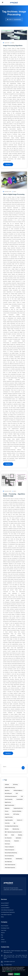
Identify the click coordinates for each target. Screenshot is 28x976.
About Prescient (4, 925)
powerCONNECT (5, 905)
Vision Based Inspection (6, 914)
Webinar (3, 932)
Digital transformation (9, 805)
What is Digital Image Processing (13, 194)
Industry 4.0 (19, 820)
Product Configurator (9, 846)
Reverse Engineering (9, 855)
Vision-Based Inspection (10, 864)
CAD (17, 793)
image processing (8, 817)
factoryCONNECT (5, 903)
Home (10, 19)
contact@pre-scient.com (9, 961)
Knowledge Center (5, 928)
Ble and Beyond (8, 793)
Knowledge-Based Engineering (11, 826)
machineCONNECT (5, 907)
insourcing (7, 823)
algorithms (7, 790)
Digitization (7, 808)
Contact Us (3, 941)
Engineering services (18, 808)
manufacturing (16, 829)
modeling (20, 834)
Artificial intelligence (18, 790)
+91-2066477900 (8, 964)
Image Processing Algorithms (12, 45)
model (12, 834)
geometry (7, 814)
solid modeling (19, 858)
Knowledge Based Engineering (8, 912)
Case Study (3, 930)
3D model (7, 784)
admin (13, 42)
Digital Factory (8, 802)
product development (9, 849)
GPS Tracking (16, 814)
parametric (16, 840)
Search (4, 766)
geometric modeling (16, 811)
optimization (18, 837)
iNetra (2, 916)
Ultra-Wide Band (8, 861)
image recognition (9, 820)
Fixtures (6, 811)
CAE (22, 796)
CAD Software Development (11, 796)
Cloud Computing (8, 799)
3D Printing (15, 784)
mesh (6, 834)
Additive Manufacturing (10, 787)
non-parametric (8, 837)
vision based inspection (10, 867)
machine (6, 829)
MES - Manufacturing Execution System (13, 831)
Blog (2, 934)
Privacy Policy (9, 971)
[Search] (23, 767)
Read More (8, 164)
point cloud (7, 843)
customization (19, 799)
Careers (2, 939)
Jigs (14, 823)
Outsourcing (7, 840)
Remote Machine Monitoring (11, 852)
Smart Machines (8, 858)
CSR (2, 937)
